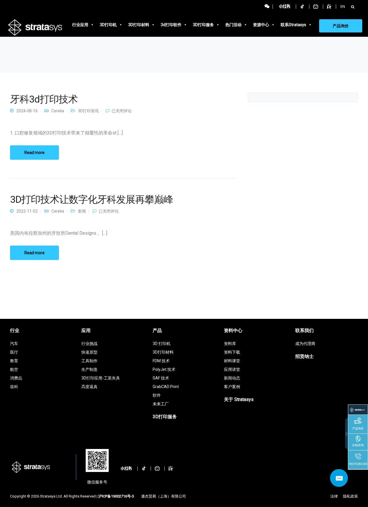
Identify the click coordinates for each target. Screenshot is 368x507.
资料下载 (232, 352)
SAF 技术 (161, 378)
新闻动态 (232, 378)
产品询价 (341, 26)
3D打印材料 (138, 24)
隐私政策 (350, 496)
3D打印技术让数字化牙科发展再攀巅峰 (91, 199)
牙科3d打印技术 (44, 99)
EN (342, 6)
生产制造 (89, 369)
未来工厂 (161, 404)
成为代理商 (305, 343)
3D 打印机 (161, 343)
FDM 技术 (161, 360)
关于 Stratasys (239, 399)
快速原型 (89, 352)
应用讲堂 (232, 369)
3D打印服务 (203, 24)
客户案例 (232, 386)
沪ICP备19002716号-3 (116, 496)
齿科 (14, 386)
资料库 (230, 343)
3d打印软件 (171, 24)
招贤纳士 (304, 356)
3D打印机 (108, 24)
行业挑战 (89, 343)
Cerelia (57, 111)
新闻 (82, 211)
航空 (14, 369)
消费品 (16, 378)
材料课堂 (232, 360)
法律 (334, 496)
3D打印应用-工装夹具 (100, 378)
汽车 (14, 343)
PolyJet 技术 (164, 369)
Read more (34, 152)
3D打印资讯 (88, 111)
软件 (157, 395)
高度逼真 (89, 386)
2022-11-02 (27, 211)
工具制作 (89, 360)
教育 (14, 360)
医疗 (14, 352)
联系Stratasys (293, 24)
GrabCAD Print (166, 386)
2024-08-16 (27, 111)
